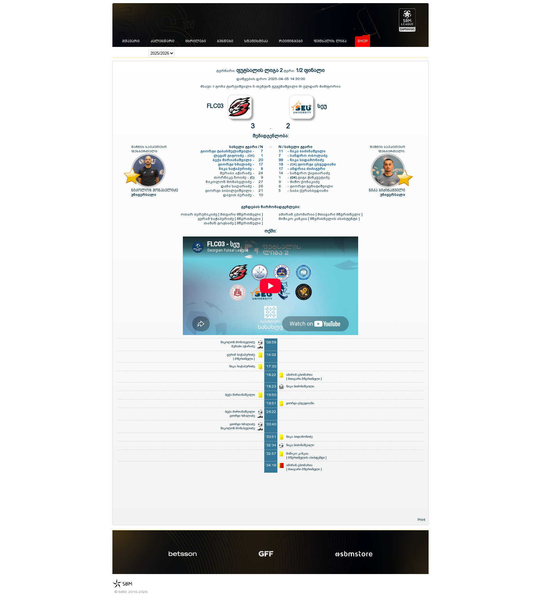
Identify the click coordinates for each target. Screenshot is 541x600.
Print (421, 519)
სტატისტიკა (256, 41)
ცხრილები (195, 41)
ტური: (289, 71)
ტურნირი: (226, 71)
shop (363, 41)
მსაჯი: (206, 86)
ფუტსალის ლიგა (330, 41)
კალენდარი (162, 41)
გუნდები (225, 41)
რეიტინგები (291, 41)
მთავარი (131, 41)
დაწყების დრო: (251, 79)
